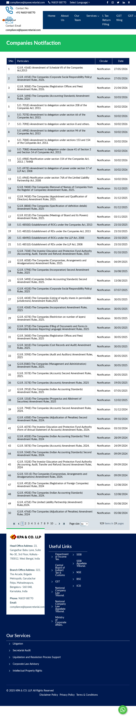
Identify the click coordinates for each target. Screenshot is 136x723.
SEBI (79, 554)
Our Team (77, 17)
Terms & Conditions (87, 695)
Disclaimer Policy (48, 695)
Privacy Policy (67, 695)
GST (57, 581)
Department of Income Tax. (62, 557)
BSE (78, 579)
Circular (104, 61)
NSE (78, 572)
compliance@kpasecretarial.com (27, 2)
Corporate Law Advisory (26, 664)
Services (91, 15)
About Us (65, 17)
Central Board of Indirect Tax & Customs (60, 570)
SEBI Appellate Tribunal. (81, 563)
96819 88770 (58, 2)
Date (120, 61)
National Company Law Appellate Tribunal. (60, 606)
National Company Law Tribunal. (60, 592)
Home (51, 15)
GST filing (119, 17)
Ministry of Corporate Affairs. (60, 621)
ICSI (78, 586)
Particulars (23, 61)
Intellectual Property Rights (27, 671)
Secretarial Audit (22, 650)
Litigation (18, 644)
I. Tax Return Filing (106, 20)
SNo (10, 61)
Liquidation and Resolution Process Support (37, 657)
